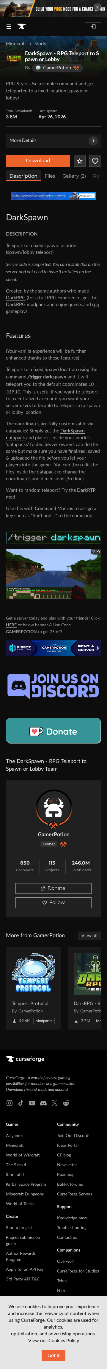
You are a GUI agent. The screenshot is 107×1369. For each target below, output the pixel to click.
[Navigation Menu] (9, 27)
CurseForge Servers (74, 1194)
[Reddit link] (66, 1103)
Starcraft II (16, 1175)
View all (89, 935)
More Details (23, 140)
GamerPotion (54, 834)
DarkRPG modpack (26, 304)
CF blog (64, 1155)
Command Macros (54, 508)
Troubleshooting (71, 1228)
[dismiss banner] (97, 7)
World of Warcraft (23, 1155)
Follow (57, 902)
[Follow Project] (95, 161)
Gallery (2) (74, 176)
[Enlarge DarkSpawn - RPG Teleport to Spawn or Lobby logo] (13, 58)
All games (14, 1136)
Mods (40, 43)
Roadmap (66, 1175)
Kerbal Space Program (26, 1184)
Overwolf (65, 1261)
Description (23, 176)
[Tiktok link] (20, 1103)
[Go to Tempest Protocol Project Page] (33, 988)
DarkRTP (86, 490)
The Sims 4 (16, 1165)
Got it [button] (54, 1355)
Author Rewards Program (21, 1257)
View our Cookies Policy (53, 1340)
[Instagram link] (9, 1103)
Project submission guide (23, 1241)
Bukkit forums (70, 1184)
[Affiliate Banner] (53, 196)
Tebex (62, 1281)
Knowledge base (72, 1218)
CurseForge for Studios (78, 1271)
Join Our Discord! (73, 1136)
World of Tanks (20, 1204)
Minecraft (16, 43)
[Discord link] (43, 1103)
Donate (56, 888)
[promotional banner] (53, 8)
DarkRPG (16, 297)
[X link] (54, 1103)
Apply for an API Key (25, 1269)
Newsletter (67, 1165)
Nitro (62, 1291)
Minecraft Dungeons (25, 1194)
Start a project (19, 1228)
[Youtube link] (32, 1103)
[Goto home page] (21, 26)
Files (50, 176)
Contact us (67, 1238)
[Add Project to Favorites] (80, 161)
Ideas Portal (67, 1145)
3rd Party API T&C (23, 1279)
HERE (11, 625)
